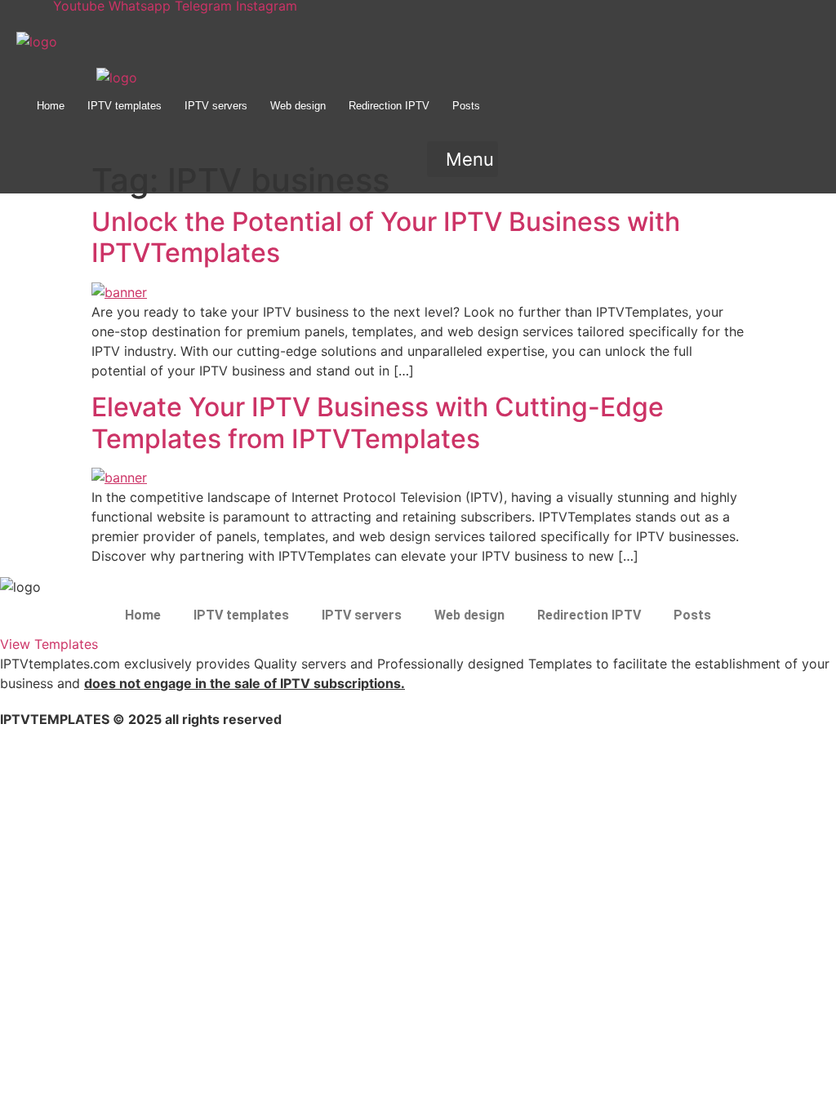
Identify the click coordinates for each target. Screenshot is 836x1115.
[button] (462, 159)
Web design (298, 106)
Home (50, 106)
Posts (466, 106)
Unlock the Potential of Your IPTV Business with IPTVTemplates (385, 237)
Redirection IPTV (389, 106)
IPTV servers (216, 106)
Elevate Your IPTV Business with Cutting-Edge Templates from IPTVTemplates (377, 422)
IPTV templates (124, 106)
